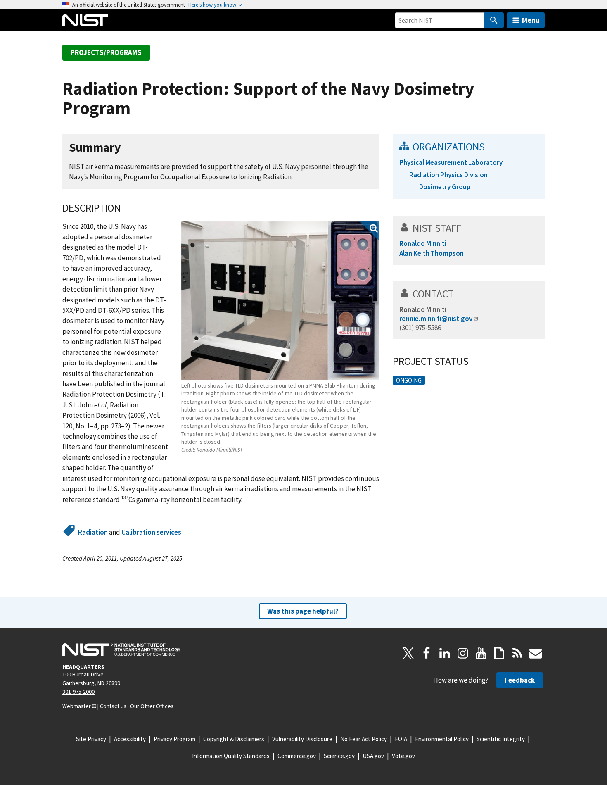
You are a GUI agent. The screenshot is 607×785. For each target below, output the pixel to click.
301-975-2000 (78, 691)
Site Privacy (91, 739)
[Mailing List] (535, 653)
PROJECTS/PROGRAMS (106, 52)
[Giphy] (499, 653)
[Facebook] (426, 653)
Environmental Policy (442, 739)
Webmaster (76, 706)
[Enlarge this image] (280, 300)
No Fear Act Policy (363, 739)
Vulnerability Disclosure (302, 739)
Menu (531, 20)
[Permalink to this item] (127, 148)
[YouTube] (481, 653)
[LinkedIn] (445, 653)
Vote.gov (403, 756)
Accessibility (130, 739)
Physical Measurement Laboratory (451, 162)
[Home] (85, 20)
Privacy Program (174, 739)
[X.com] (408, 653)
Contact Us (113, 706)
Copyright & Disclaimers (233, 739)
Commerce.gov (296, 756)
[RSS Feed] (517, 653)
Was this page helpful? (303, 611)
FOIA (401, 739)
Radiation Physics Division (448, 174)
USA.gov (373, 756)
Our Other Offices (151, 706)
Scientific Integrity (501, 739)
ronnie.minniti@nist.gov (435, 318)
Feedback (520, 680)
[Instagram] (463, 653)
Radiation (93, 532)
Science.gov (339, 756)
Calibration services (151, 532)
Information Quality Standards (231, 756)
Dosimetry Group (445, 186)
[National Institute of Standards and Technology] (121, 649)
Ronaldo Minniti (422, 309)
